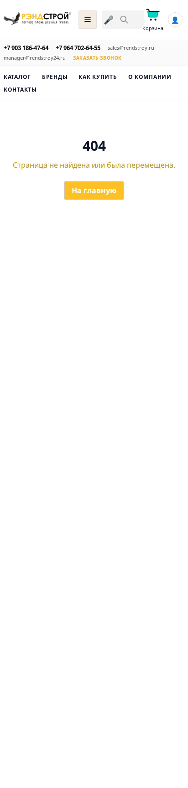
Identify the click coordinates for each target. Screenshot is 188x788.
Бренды (55, 77)
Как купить (97, 77)
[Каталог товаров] (87, 19)
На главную (94, 190)
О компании (150, 77)
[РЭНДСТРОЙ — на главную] (37, 19)
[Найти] (124, 19)
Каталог (17, 77)
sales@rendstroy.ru (131, 47)
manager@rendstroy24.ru (35, 57)
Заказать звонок (97, 58)
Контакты (20, 89)
